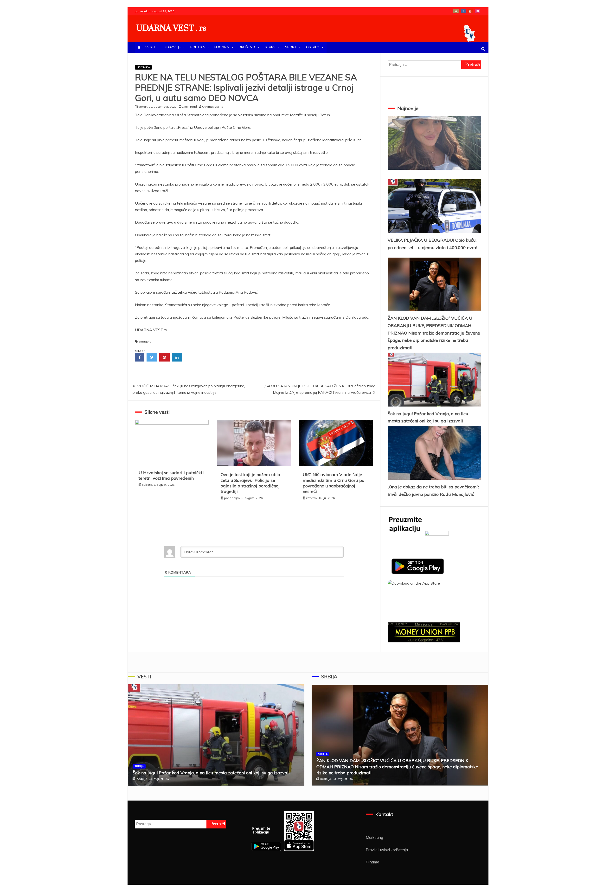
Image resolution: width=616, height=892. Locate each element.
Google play (456, 11)
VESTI (150, 47)
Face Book (463, 11)
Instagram (477, 11)
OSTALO (312, 47)
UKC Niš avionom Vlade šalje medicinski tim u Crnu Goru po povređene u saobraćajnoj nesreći (333, 483)
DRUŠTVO (247, 47)
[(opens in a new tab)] (254, 464)
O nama (372, 862)
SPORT (290, 47)
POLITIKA (197, 47)
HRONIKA (221, 47)
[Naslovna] (139, 47)
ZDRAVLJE (172, 47)
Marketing (374, 837)
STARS (270, 47)
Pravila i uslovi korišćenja (387, 849)
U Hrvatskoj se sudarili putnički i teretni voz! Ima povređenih (172, 475)
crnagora (145, 341)
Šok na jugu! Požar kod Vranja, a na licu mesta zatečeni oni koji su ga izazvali (211, 773)
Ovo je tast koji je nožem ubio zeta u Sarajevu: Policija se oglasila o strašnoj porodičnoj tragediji (250, 483)
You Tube (470, 11)
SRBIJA (139, 766)
